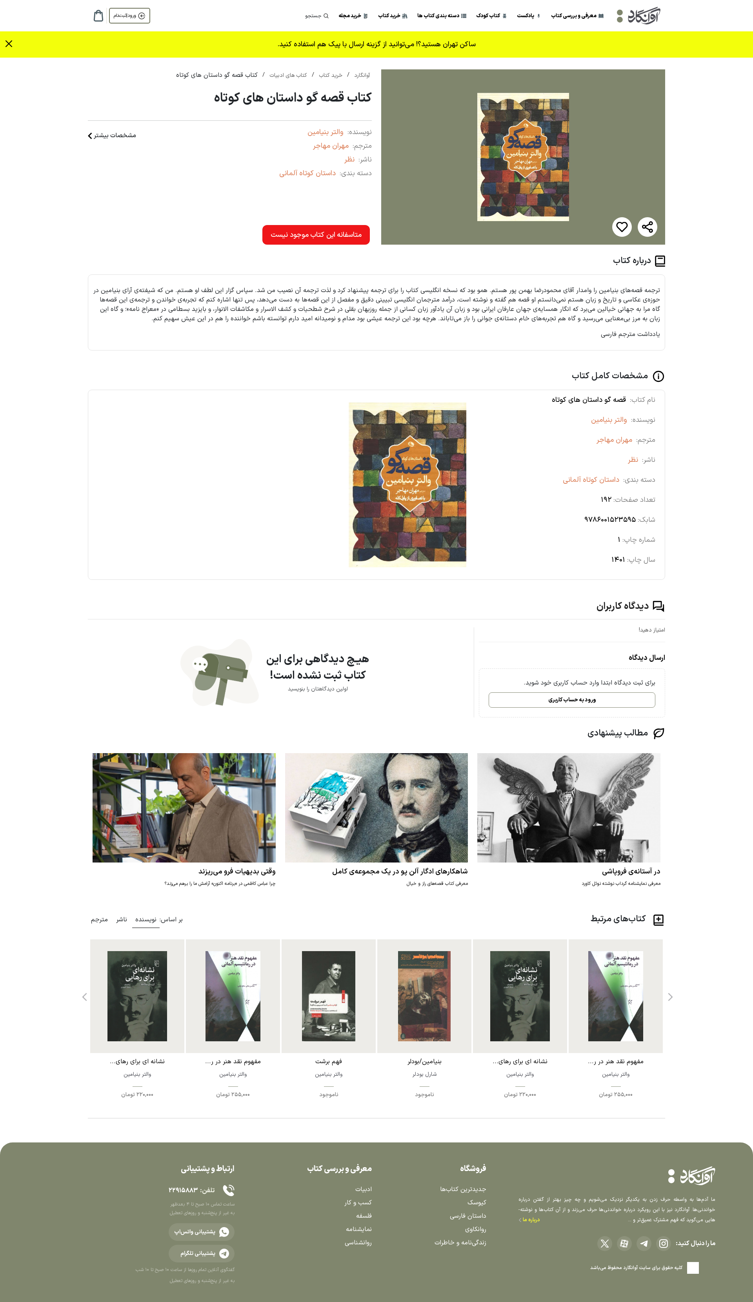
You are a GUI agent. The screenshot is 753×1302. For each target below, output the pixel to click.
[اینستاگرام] (663, 1243)
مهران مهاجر (331, 146)
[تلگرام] (644, 1243)
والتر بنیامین (325, 132)
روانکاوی (475, 1229)
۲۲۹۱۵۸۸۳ (183, 1190)
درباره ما (531, 1220)
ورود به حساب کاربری (572, 700)
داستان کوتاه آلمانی (307, 173)
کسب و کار (358, 1203)
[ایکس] (604, 1243)
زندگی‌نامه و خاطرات (460, 1243)
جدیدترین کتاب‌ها (463, 1189)
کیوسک (476, 1203)
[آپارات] (624, 1243)
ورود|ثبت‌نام (125, 15)
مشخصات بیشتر (115, 135)
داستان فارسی (468, 1216)
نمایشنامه (359, 1229)
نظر (349, 159)
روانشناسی (358, 1243)
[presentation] (669, 994)
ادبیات (363, 1189)
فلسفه (364, 1216)
